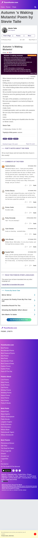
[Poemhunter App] (6, 470)
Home (3, 7)
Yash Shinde (9, 228)
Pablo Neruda (5, 419)
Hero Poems (5, 400)
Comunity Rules (26, 477)
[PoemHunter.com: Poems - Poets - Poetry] (9, 2)
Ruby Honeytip (10, 218)
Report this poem (30, 144)
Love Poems (5, 379)
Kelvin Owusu (10, 190)
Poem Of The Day (6, 371)
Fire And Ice (4, 464)
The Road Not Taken (7, 448)
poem (5, 138)
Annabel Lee (5, 456)
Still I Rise (4, 445)
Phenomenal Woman (7, 443)
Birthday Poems (6, 390)
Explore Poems (6, 366)
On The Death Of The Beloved (10, 466)
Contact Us (11, 476)
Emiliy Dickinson (6, 424)
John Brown (9, 239)
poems (10, 138)
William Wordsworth (7, 435)
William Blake (5, 429)
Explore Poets (5, 369)
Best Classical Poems (8, 353)
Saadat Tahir (9, 252)
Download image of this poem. (10, 144)
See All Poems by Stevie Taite (19, 319)
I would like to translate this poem (13, 284)
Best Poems (4, 348)
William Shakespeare (7, 416)
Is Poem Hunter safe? (15, 477)
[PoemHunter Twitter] (16, 470)
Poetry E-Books (6, 403)
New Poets (4, 358)
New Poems (5, 356)
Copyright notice (12, 474)
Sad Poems (4, 387)
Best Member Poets (7, 361)
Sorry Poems (5, 398)
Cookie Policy (22, 474)
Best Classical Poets (7, 363)
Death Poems (5, 385)
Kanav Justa (9, 207)
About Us (3, 474)
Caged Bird (4, 458)
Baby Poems (5, 382)
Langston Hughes (6, 422)
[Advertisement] (19, 518)
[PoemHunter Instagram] (20, 470)
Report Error (22, 476)
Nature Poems (5, 395)
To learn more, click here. (7, 535)
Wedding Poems (6, 392)
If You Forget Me (6, 451)
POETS (10, 331)
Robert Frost (5, 411)
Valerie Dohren (10, 166)
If (1, 461)
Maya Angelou (5, 414)
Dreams (3, 453)
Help (17, 476)
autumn (16, 138)
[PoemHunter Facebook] (13, 470)
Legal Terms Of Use (11, 479)
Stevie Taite (12, 28)
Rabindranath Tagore (7, 432)
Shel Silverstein (6, 427)
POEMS (3, 331)
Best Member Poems (7, 350)
